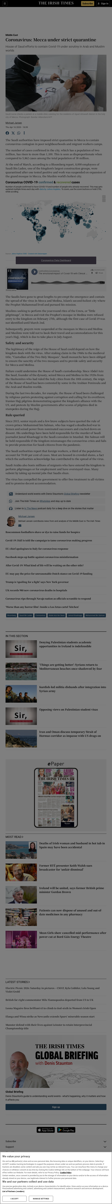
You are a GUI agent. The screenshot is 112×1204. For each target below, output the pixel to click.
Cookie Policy (65, 1172)
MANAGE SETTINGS (41, 1199)
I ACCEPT (14, 1199)
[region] (56, 1178)
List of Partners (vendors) (13, 1191)
